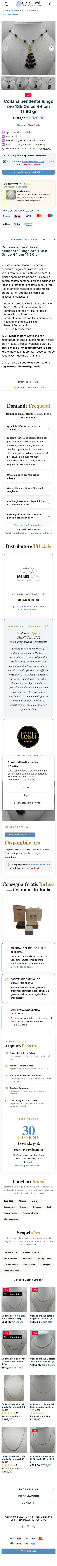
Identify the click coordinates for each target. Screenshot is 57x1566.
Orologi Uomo (44, 1258)
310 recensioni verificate (15, 187)
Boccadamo (9, 1207)
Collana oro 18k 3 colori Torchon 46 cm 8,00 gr (42, 1360)
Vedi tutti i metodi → (19, 1106)
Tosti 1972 (8, 1201)
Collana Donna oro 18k (12, 14)
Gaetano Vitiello (30, 1213)
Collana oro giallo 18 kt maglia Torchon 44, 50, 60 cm (14, 1407)
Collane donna (30, 10)
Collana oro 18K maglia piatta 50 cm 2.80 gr (14, 1317)
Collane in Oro (10, 1252)
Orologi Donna (11, 1264)
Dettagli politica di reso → (28, 1165)
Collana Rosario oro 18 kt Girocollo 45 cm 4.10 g (42, 1459)
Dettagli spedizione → (22, 967)
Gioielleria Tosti (11, 1270)
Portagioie (47, 1264)
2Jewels (24, 1207)
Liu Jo (34, 1201)
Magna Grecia (10, 1213)
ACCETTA (27, 787)
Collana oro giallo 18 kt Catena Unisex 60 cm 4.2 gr (13, 1361)
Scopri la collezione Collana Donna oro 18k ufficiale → (28, 608)
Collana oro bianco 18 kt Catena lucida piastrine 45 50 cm (42, 1407)
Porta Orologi (29, 1264)
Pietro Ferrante (11, 1219)
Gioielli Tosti (28, 3)
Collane (15, 10)
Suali (49, 1207)
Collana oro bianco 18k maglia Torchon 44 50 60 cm (13, 1459)
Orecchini (27, 1258)
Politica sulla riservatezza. (22, 779)
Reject (27, 795)
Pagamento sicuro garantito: (20, 210)
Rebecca (37, 1207)
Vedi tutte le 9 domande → (28, 525)
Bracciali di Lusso (31, 1252)
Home (5, 10)
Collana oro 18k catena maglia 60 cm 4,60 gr (42, 1317)
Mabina (22, 1201)
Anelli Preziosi (10, 1258)
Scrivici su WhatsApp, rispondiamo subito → (28, 533)
